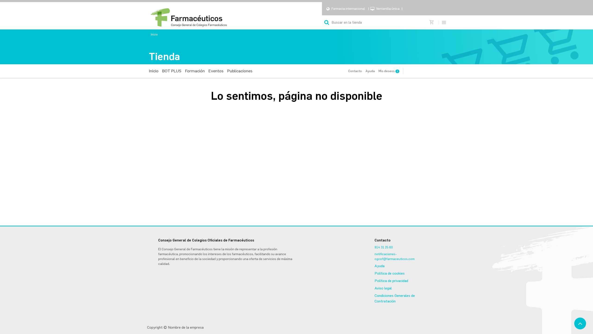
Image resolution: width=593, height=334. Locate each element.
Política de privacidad (391, 281)
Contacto (355, 71)
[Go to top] (580, 323)
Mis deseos (388, 71)
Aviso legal (383, 288)
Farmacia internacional (348, 9)
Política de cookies (390, 273)
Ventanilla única (388, 9)
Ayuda (370, 71)
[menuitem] (153, 71)
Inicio (154, 34)
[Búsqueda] (327, 22)
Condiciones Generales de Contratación (395, 298)
